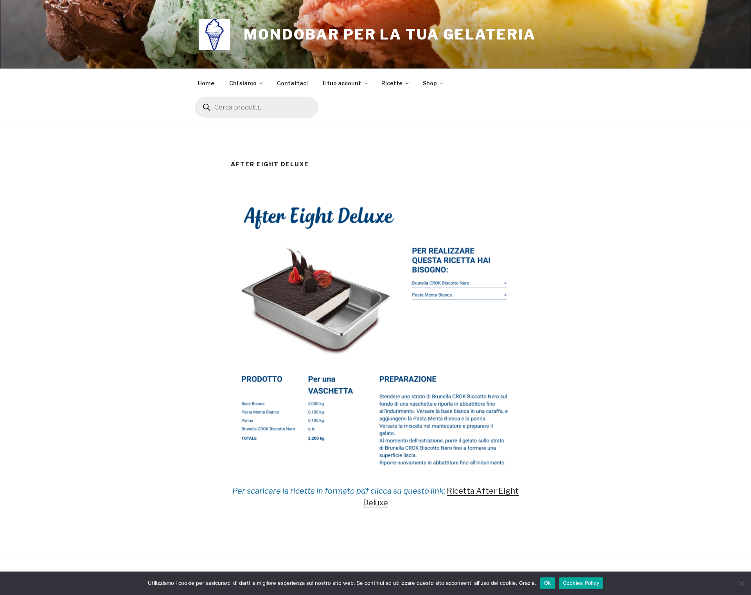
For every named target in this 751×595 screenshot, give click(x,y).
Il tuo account (342, 83)
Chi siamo (243, 83)
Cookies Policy (581, 583)
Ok (547, 583)
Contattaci (292, 83)
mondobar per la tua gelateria (390, 34)
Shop (430, 83)
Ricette (391, 83)
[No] (741, 583)
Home (206, 83)
